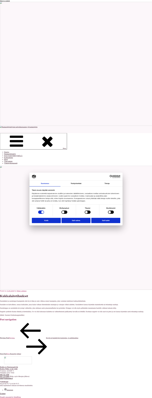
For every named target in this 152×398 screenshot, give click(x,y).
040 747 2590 (4, 374)
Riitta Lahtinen (21, 291)
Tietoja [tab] (107, 183)
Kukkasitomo (8, 157)
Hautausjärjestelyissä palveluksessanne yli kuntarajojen (18, 130)
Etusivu (6, 152)
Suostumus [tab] (45, 183)
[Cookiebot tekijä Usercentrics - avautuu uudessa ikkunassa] (111, 176)
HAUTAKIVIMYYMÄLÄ (13, 156)
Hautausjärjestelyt (10, 154)
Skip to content (5, 1)
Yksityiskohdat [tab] (76, 183)
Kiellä (46, 220)
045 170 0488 (4, 376)
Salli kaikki (106, 220)
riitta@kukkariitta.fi (6, 378)
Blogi (6, 159)
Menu (64, 148)
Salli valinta (76, 220)
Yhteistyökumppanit (10, 163)
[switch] (64, 212)
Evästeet (2, 393)
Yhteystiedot (8, 161)
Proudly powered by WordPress (10, 397)
